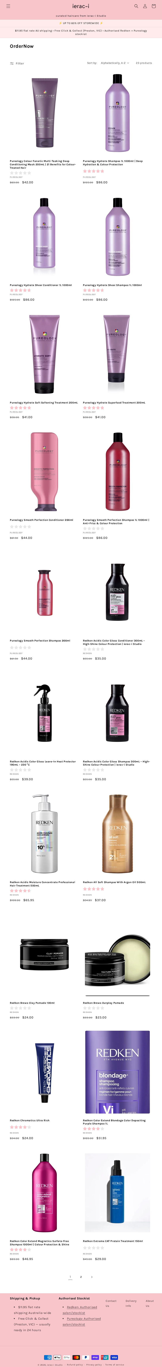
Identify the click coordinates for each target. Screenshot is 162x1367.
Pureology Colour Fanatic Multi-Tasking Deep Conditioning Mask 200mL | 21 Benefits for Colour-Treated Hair (43, 164)
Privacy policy (94, 1364)
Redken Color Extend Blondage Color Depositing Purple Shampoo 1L (114, 1122)
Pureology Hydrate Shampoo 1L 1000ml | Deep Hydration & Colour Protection (113, 163)
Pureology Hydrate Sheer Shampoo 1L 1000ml (112, 285)
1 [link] (70, 1277)
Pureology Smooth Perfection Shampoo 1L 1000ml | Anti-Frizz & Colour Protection (116, 521)
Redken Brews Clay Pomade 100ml (32, 1002)
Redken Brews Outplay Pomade (103, 1002)
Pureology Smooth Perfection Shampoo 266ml (40, 640)
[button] (8, 6)
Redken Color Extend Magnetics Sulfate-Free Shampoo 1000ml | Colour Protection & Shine (39, 1243)
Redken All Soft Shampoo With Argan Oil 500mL (114, 882)
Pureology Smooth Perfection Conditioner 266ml (41, 519)
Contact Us (111, 1303)
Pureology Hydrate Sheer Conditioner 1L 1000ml (41, 285)
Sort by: (92, 63)
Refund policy (75, 1364)
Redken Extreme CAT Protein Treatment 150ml (113, 1241)
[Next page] (91, 1277)
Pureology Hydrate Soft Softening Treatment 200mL (44, 402)
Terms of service (114, 1364)
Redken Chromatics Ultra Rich (30, 1120)
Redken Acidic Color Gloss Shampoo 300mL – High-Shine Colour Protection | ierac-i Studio (116, 763)
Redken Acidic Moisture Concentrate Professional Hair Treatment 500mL (42, 884)
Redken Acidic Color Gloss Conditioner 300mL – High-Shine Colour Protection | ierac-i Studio (114, 642)
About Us (150, 1303)
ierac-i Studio (55, 1365)
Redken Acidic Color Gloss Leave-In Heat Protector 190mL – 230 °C (43, 763)
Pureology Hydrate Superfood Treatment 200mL (114, 402)
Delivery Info (131, 1303)
